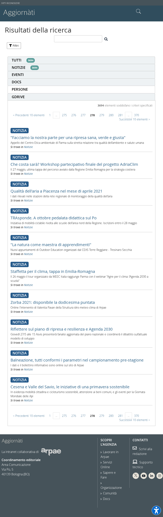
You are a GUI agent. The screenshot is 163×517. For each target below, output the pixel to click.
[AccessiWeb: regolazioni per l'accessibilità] (156, 510)
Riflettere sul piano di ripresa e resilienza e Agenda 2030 (62, 329)
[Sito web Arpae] (51, 452)
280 (111, 115)
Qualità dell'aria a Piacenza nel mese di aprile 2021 (56, 191)
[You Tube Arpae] (144, 476)
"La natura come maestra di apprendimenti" (51, 244)
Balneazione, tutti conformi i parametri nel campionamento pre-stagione (77, 360)
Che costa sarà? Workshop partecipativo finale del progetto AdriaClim (74, 164)
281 (120, 115)
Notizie (28, 147)
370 (136, 115)
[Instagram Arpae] (159, 476)
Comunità (109, 493)
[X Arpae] (136, 476)
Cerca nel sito (139, 11)
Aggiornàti (19, 12)
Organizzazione (111, 487)
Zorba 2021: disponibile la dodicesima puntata (53, 302)
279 (101, 115)
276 (73, 115)
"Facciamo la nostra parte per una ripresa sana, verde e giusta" (68, 137)
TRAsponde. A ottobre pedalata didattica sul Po (54, 218)
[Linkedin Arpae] (151, 476)
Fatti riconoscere (10, 3)
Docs (106, 499)
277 (83, 115)
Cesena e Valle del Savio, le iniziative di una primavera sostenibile (70, 386)
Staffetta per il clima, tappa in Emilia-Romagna (53, 271)
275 (64, 115)
